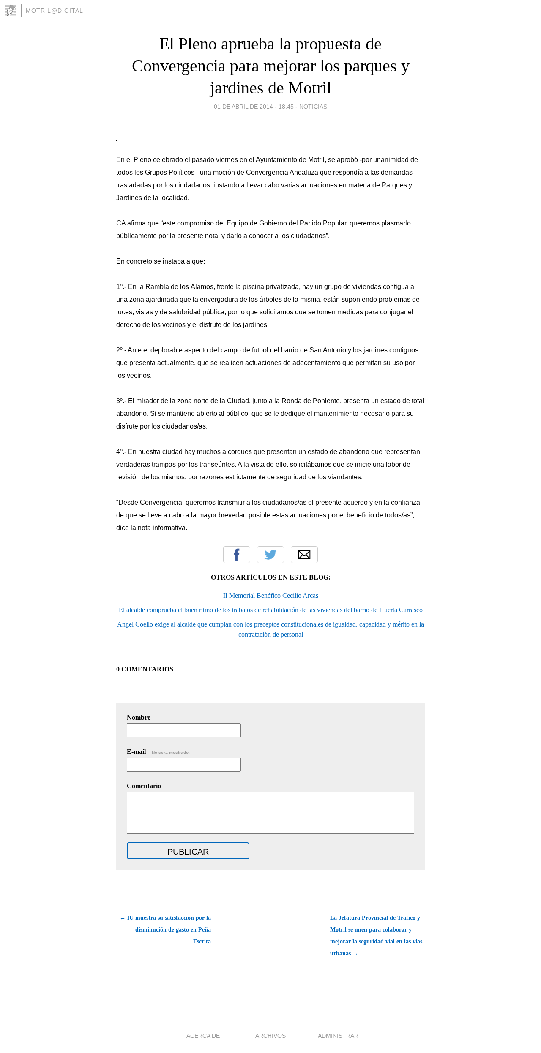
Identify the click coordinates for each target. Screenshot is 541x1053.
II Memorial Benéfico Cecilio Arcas (270, 595)
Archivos (270, 1035)
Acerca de (203, 1035)
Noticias (313, 106)
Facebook (236, 554)
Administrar (338, 1035)
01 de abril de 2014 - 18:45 (254, 106)
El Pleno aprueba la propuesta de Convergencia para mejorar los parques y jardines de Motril (271, 65)
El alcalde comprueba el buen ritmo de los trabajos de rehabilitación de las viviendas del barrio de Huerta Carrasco (271, 609)
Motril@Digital (54, 10)
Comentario (144, 785)
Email (304, 554)
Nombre (138, 717)
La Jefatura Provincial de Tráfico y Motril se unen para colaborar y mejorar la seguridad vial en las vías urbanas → (376, 936)
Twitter (270, 554)
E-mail (158, 751)
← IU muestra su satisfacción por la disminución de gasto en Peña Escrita (165, 930)
